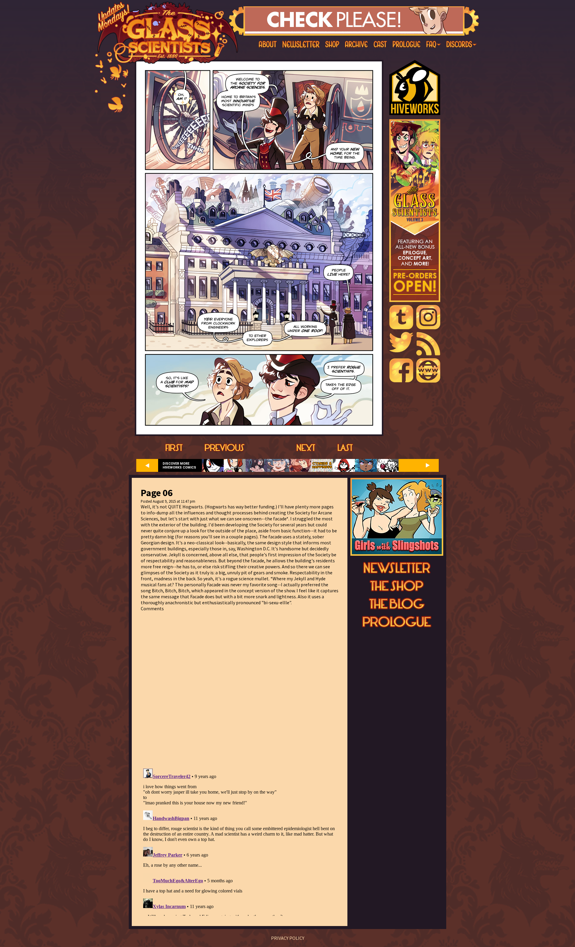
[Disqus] (239, 686)
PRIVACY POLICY (287, 938)
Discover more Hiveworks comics (179, 465)
